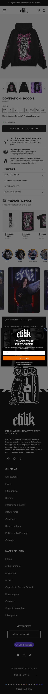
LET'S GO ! (24, 358)
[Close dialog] (45, 329)
